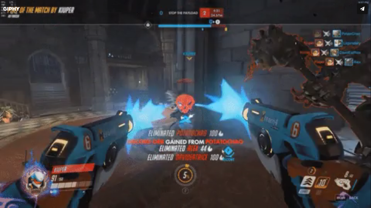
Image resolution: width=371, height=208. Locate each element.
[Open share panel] (362, 8)
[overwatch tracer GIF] (185, 104)
